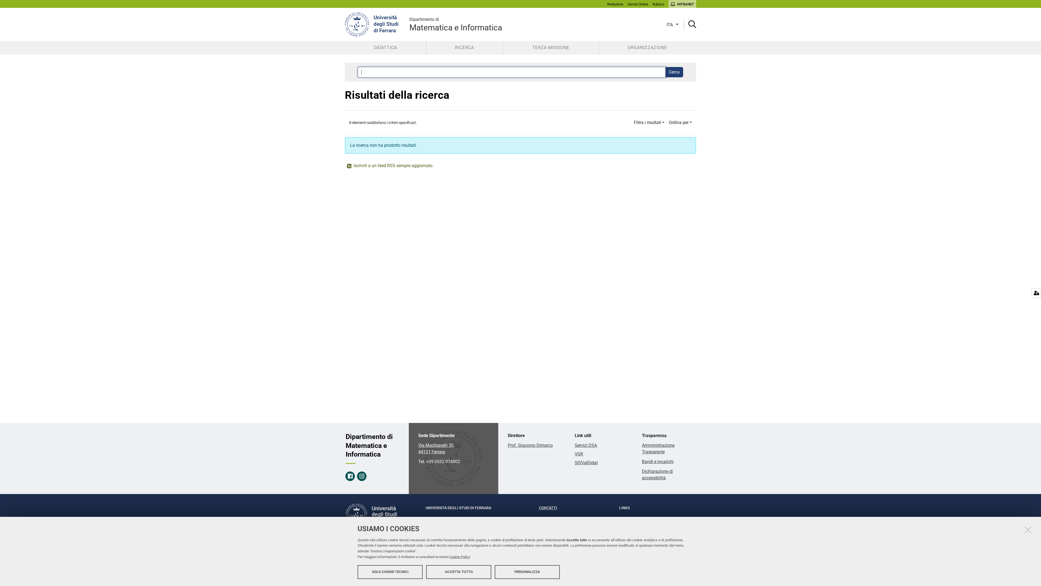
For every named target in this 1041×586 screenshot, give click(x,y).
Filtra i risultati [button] (647, 122)
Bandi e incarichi (658, 461)
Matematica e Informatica (455, 24)
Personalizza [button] (527, 572)
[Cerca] (690, 24)
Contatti (548, 508)
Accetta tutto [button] (459, 572)
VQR (579, 454)
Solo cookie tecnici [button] (390, 572)
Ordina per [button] (679, 122)
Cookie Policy (459, 557)
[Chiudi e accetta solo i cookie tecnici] (1028, 530)
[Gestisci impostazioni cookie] (1036, 293)
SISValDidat (586, 462)
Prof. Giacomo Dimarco (530, 445)
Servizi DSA (586, 445)
